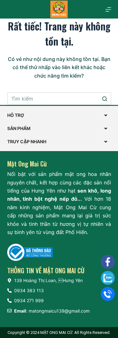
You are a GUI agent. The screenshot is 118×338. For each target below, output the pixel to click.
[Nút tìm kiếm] (104, 98)
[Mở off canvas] (108, 9)
